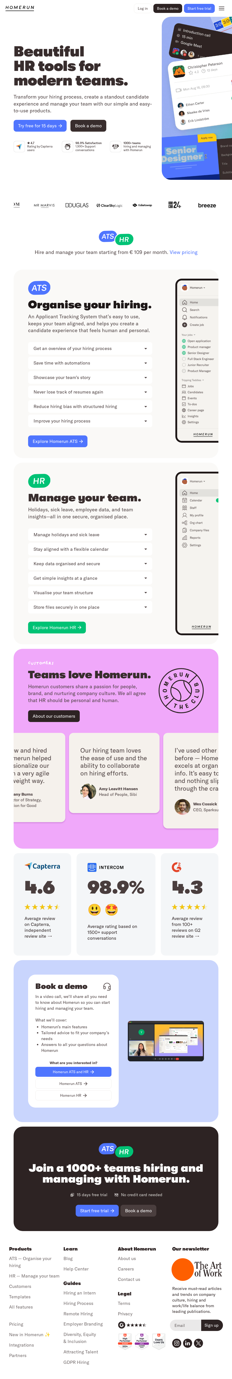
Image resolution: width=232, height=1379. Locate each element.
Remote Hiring (78, 1313)
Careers (126, 1269)
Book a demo (168, 8)
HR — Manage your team (34, 1276)
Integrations (21, 1345)
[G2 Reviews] (132, 1325)
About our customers (54, 716)
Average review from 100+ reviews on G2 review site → (187, 927)
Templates (20, 1296)
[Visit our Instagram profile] (176, 1343)
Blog (68, 1258)
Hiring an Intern (79, 1293)
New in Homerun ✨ (29, 1334)
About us (127, 1258)
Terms (124, 1303)
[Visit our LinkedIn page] (187, 1343)
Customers (20, 1286)
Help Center (76, 1269)
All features (21, 1307)
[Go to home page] (68, 8)
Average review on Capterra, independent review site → (39, 927)
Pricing (16, 1324)
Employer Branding (83, 1324)
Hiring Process (78, 1303)
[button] (143, 8)
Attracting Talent (80, 1352)
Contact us (129, 1279)
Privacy (125, 1313)
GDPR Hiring (76, 1362)
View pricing (184, 252)
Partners (18, 1355)
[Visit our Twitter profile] (198, 1343)
